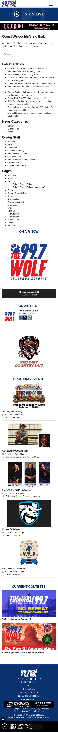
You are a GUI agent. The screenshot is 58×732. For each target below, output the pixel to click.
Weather (11, 225)
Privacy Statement (15, 202)
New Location (13, 199)
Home (10, 196)
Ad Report (11, 178)
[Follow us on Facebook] (18, 679)
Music (10, 132)
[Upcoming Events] (29, 395)
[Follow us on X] (22, 679)
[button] (51, 3)
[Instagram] (30, 318)
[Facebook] (21, 318)
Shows (10, 208)
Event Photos (13, 129)
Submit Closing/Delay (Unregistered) (29, 187)
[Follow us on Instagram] (27, 679)
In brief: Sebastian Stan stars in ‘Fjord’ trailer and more (31, 83)
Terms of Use (13, 220)
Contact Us (12, 190)
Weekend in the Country (18, 153)
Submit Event (13, 214)
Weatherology (43, 717)
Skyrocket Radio (35, 715)
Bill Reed (11, 142)
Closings (11, 181)
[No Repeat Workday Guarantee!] (29, 603)
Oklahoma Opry (14, 162)
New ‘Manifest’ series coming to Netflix (24, 74)
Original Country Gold (16, 165)
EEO (29, 685)
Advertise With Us (29, 699)
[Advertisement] (29, 26)
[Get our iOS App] (31, 679)
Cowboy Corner (14, 156)
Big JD (10, 144)
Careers (11, 126)
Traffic (10, 222)
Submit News (13, 217)
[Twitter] (25, 318)
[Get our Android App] (35, 679)
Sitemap (11, 211)
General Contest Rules (17, 193)
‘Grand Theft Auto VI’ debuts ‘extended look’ (26, 98)
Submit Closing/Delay (22, 184)
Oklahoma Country (15, 150)
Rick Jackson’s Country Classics (22, 159)
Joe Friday (12, 147)
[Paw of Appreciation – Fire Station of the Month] (29, 636)
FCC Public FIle (29, 682)
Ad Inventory (13, 175)
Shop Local (12, 205)
